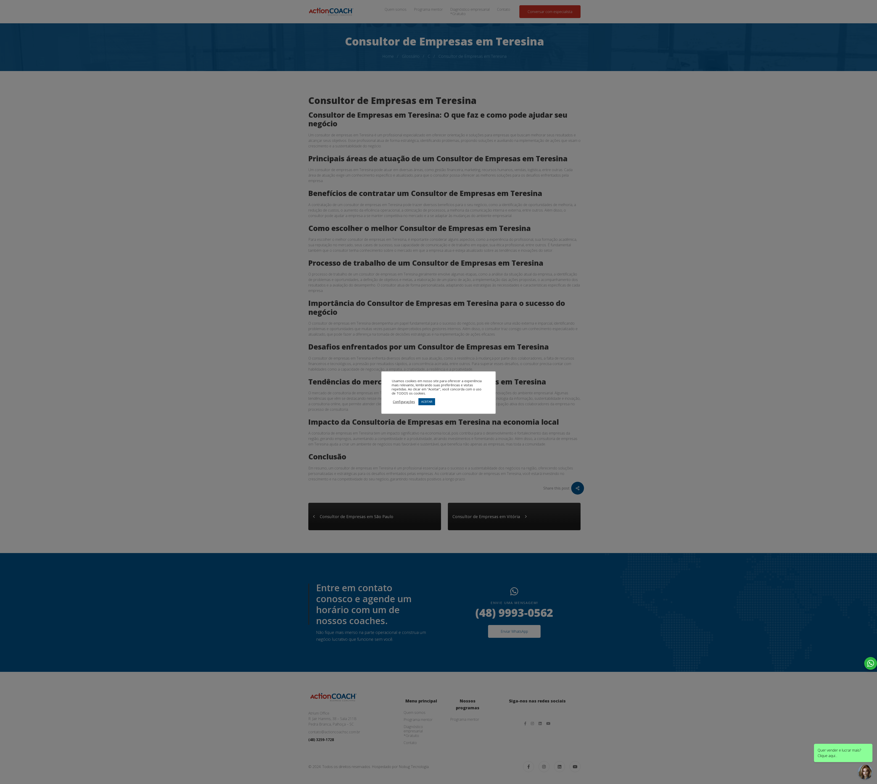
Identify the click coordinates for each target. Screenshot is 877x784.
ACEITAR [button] (426, 402)
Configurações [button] (404, 402)
